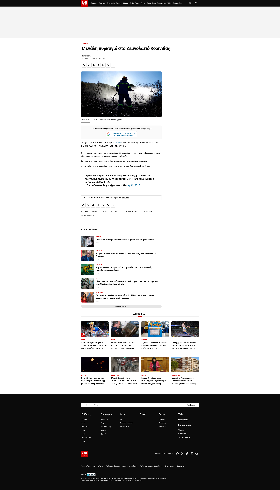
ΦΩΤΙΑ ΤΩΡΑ (148, 212)
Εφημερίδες (177, 3)
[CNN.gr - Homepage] (84, 3)
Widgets (181, 430)
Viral (83, 441)
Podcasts (183, 419)
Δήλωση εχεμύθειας (129, 466)
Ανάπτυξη (104, 419)
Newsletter (182, 434)
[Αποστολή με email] (113, 65)
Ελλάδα (119, 3)
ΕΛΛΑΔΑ (85, 43)
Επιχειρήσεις (106, 427)
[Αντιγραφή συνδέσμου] (108, 65)
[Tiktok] (187, 453)
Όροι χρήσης (86, 466)
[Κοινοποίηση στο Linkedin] (103, 65)
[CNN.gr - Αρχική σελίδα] (84, 454)
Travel (143, 3)
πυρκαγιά (117, 143)
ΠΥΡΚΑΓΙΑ (96, 212)
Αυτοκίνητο (161, 3)
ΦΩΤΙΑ (105, 212)
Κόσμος (126, 3)
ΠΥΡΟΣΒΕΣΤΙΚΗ (87, 216)
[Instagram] (192, 453)
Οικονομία (111, 3)
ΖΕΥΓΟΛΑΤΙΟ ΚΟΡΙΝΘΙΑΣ (131, 212)
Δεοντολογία (98, 466)
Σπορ (149, 3)
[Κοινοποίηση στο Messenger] (93, 65)
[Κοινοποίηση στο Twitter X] (89, 65)
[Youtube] (196, 453)
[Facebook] (177, 453)
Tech (154, 3)
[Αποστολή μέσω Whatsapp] (98, 65)
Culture (122, 419)
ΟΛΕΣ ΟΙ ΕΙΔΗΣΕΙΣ (121, 306)
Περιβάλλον (86, 438)
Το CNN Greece (184, 437)
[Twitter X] (182, 453)
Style (132, 3)
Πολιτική (102, 3)
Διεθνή (103, 434)
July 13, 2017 (133, 185)
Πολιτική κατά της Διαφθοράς (151, 466)
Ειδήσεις (94, 3)
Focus (137, 3)
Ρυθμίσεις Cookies (113, 466)
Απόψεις (162, 423)
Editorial (162, 419)
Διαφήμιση (181, 466)
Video (169, 3)
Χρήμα (103, 423)
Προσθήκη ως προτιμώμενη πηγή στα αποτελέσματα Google (123, 134)
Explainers (162, 427)
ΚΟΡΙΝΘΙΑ (114, 212)
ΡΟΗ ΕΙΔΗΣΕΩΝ (89, 229)
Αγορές (103, 430)
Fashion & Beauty (126, 423)
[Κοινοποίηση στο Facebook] (84, 65)
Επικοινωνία (169, 466)
